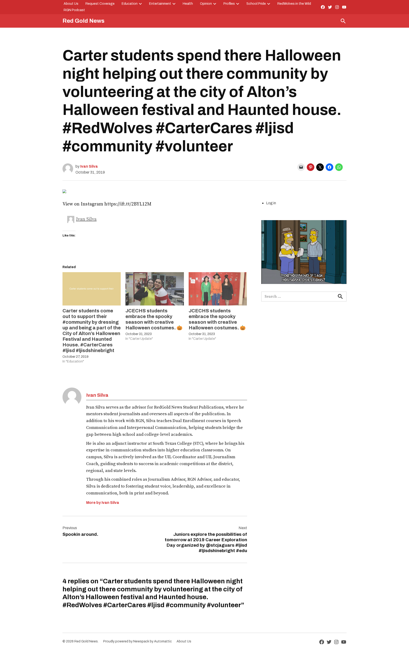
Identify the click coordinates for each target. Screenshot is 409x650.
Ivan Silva (89, 166)
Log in (271, 203)
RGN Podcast (74, 10)
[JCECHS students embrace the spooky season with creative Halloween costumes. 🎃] (154, 288)
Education (130, 3)
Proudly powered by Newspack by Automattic (137, 641)
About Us (71, 3)
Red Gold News (83, 21)
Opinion (206, 3)
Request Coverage (100, 3)
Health (188, 3)
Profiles (229, 3)
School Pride (256, 3)
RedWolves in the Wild (294, 3)
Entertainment (160, 3)
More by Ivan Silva (102, 503)
